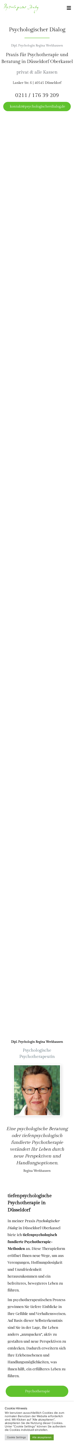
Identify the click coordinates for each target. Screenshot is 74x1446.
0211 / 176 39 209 (37, 95)
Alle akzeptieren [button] (41, 1437)
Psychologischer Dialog (37, 29)
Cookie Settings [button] (16, 1437)
